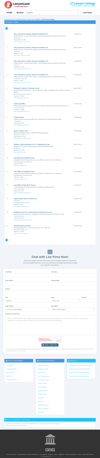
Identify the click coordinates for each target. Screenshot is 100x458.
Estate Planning (42, 394)
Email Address (9, 280)
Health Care (41, 401)
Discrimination (10, 372)
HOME (9, 12)
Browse (20, 12)
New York (31, 19)
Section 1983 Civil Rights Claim (29, 423)
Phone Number (55, 280)
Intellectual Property (43, 405)
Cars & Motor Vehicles (43, 376)
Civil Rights (9, 365)
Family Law (41, 398)
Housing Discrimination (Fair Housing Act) (49, 423)
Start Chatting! (51, 345)
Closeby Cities (73, 360)
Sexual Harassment (12, 379)
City (6, 297)
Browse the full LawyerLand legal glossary (16, 425)
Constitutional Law (11, 369)
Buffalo (38, 19)
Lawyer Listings (84, 3)
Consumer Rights (42, 383)
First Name (8, 272)
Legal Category (9, 306)
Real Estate (41, 412)
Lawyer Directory (21, 19)
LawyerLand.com (9, 19)
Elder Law (9, 376)
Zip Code (84, 297)
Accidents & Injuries (43, 365)
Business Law (41, 372)
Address (7, 289)
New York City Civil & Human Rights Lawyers (80, 365)
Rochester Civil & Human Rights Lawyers (79, 369)
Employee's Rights (42, 390)
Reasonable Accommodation (13, 423)
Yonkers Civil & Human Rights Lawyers (79, 376)
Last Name (54, 272)
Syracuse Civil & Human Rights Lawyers (79, 372)
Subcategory (54, 306)
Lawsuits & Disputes (43, 408)
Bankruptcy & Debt (43, 369)
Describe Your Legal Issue (12, 314)
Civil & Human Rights (15, 361)
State (52, 297)
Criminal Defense (42, 387)
